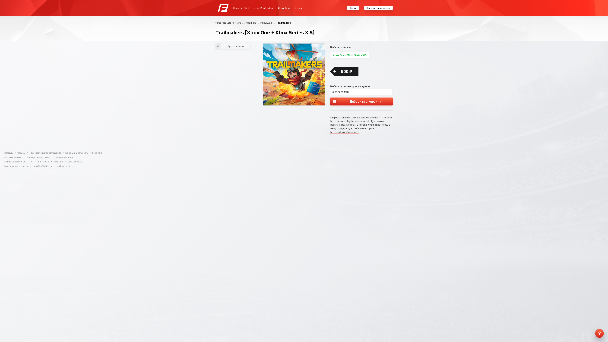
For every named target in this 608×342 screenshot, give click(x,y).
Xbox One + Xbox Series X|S (350, 55)
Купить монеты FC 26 (14, 161)
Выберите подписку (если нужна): (350, 86)
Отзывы (21, 153)
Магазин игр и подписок (16, 166)
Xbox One (58, 161)
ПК (31, 161)
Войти (353, 8)
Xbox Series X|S (75, 161)
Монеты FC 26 (241, 8)
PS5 (47, 161)
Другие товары (236, 46)
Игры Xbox (284, 8)
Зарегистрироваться (378, 8)
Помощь (8, 153)
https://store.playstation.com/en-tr (350, 121)
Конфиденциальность (76, 153)
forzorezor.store (224, 22)
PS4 (39, 161)
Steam (298, 8)
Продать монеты (13, 157)
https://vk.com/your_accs (344, 131)
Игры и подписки (247, 22)
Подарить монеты (64, 157)
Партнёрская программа (38, 157)
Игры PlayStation (264, 8)
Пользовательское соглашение (45, 153)
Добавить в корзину (365, 101)
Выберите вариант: (341, 47)
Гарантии (97, 153)
